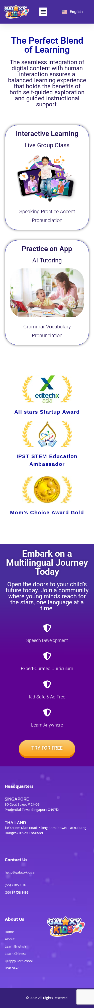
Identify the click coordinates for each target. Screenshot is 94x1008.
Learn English (15, 946)
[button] (43, 12)
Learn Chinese (15, 953)
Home (9, 931)
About (10, 939)
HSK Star (12, 968)
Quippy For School (19, 961)
